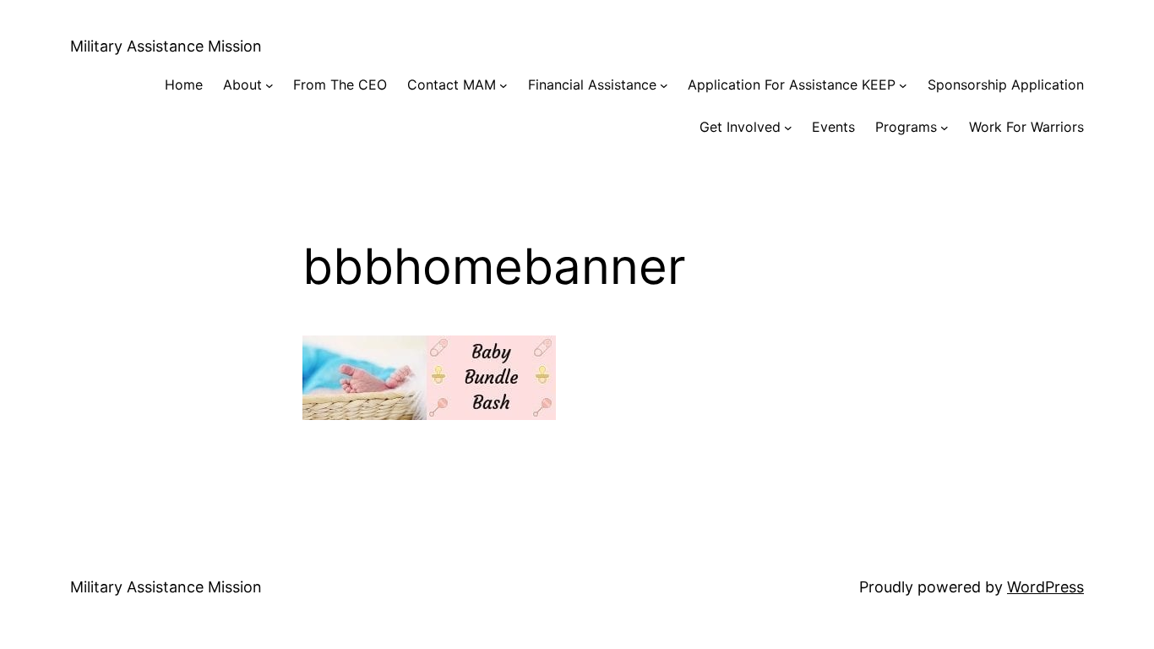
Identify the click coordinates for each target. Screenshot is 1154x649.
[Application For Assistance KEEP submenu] (903, 85)
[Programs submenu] (944, 127)
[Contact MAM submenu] (503, 85)
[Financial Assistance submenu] (664, 85)
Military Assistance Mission (166, 46)
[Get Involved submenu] (788, 127)
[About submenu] (269, 85)
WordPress (1045, 587)
